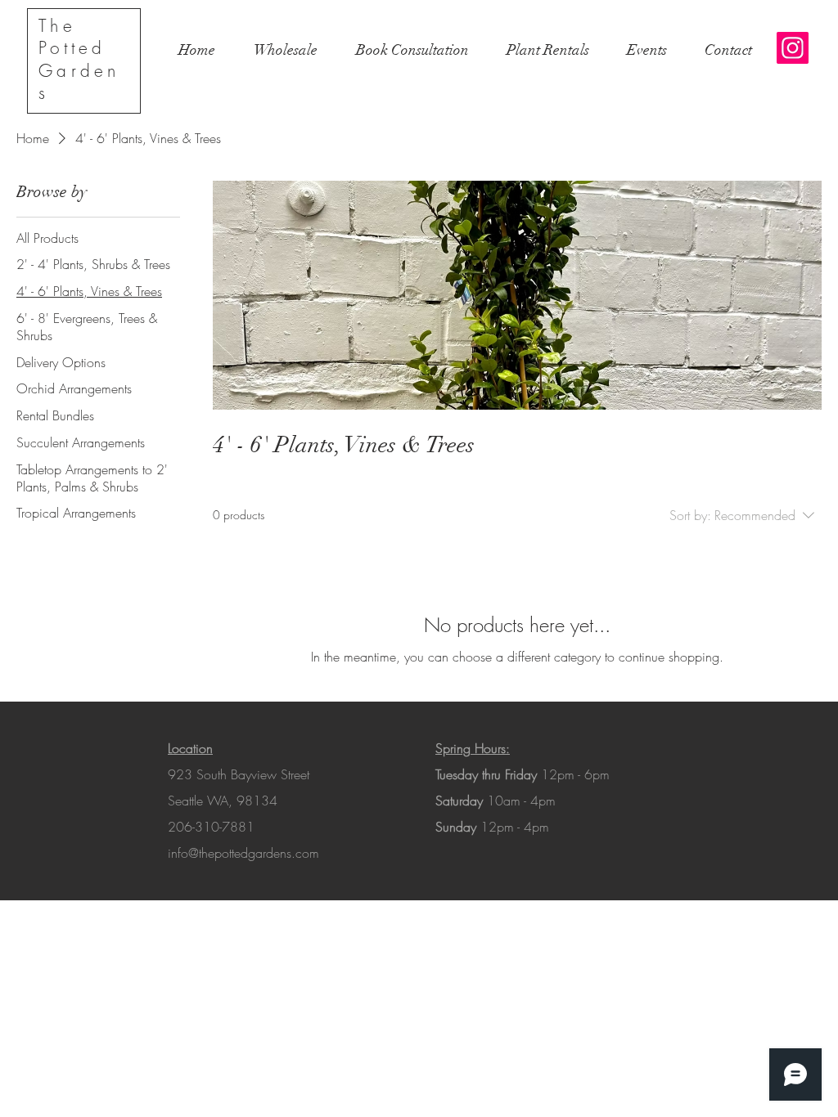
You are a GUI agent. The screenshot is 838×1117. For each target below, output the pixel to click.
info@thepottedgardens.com (243, 853)
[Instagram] (793, 48)
